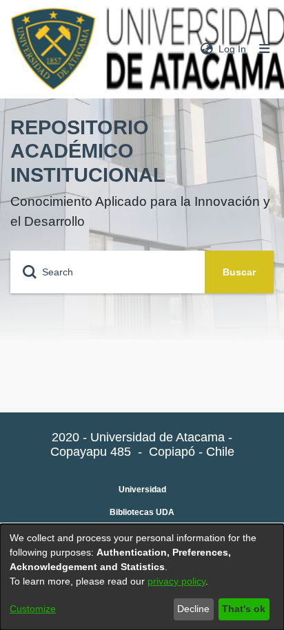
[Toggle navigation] (265, 49)
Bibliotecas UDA (142, 512)
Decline (193, 608)
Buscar (239, 271)
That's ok (243, 608)
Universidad (142, 489)
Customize (33, 608)
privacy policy (176, 581)
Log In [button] (233, 48)
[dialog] (142, 577)
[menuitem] (206, 49)
